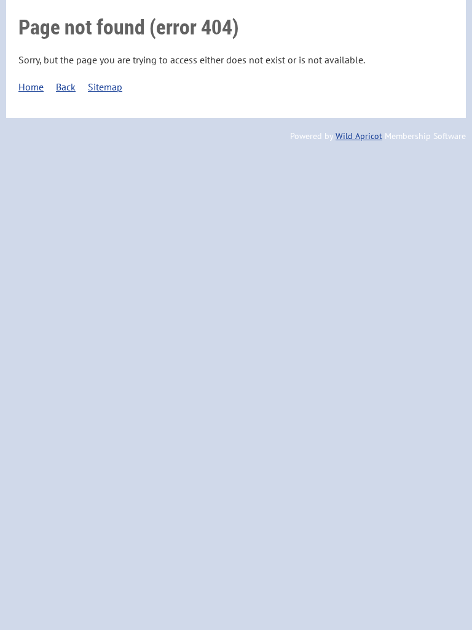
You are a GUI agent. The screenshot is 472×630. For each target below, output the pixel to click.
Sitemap (105, 87)
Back (66, 87)
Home (31, 87)
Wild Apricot (359, 136)
